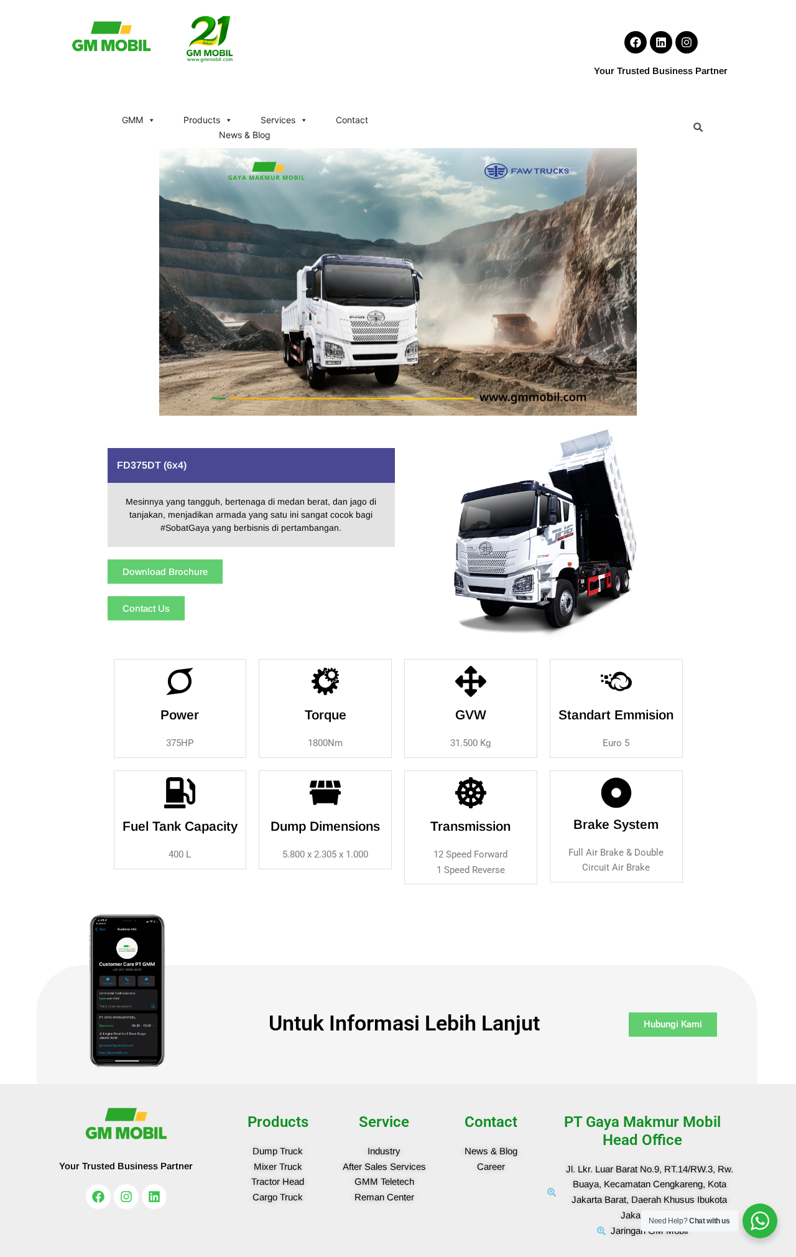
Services (278, 119)
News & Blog (245, 134)
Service (384, 1122)
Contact (352, 119)
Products (201, 119)
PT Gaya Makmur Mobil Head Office (642, 1131)
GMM (132, 119)
